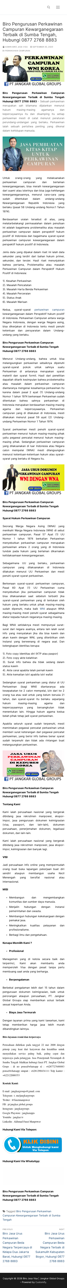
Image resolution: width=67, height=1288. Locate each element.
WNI (42, 608)
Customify (40, 1282)
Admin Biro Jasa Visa (16, 47)
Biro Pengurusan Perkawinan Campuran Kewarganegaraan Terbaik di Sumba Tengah (31, 1215)
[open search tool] (48, 7)
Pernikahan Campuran (17, 51)
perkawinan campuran (49, 309)
